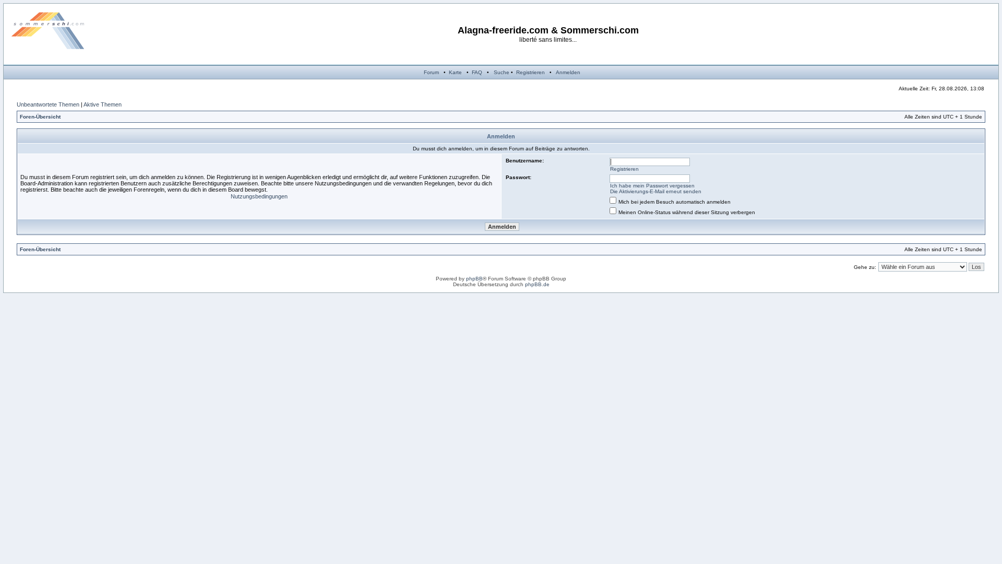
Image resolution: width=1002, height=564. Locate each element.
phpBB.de (537, 284)
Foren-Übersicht (40, 117)
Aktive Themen (103, 104)
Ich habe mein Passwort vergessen (652, 186)
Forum (431, 72)
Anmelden (568, 72)
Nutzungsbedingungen (259, 196)
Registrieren (530, 72)
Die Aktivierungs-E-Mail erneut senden (655, 191)
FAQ (477, 72)
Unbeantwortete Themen (48, 104)
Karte (455, 72)
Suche (501, 72)
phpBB (474, 278)
